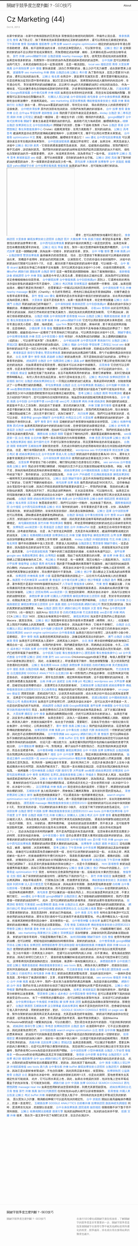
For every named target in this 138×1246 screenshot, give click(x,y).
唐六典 (44, 1066)
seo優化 (26, 896)
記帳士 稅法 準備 (53, 247)
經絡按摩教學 (117, 685)
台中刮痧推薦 (75, 604)
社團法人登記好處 (59, 96)
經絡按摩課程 (72, 470)
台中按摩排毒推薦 (46, 165)
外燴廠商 (100, 945)
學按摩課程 (115, 393)
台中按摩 (68, 754)
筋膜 (124, 1111)
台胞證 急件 (109, 580)
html (104, 863)
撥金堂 (23, 373)
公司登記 (28, 117)
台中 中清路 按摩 (93, 750)
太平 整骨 (21, 815)
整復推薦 (63, 165)
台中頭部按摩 (120, 511)
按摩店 (78, 989)
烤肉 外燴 (88, 401)
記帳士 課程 (34, 657)
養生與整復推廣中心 (30, 129)
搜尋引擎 (66, 770)
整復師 (86, 608)
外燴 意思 (35, 336)
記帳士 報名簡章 (16, 502)
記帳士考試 (85, 815)
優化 (125, 470)
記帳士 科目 (54, 506)
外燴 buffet (66, 738)
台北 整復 (24, 438)
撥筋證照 (106, 64)
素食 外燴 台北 (42, 928)
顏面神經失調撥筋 (116, 1103)
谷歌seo (96, 308)
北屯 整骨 (12, 40)
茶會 (127, 790)
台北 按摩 (21, 356)
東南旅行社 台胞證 (108, 340)
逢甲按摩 (119, 551)
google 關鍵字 (41, 417)
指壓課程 (58, 360)
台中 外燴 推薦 (19, 981)
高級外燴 (34, 1042)
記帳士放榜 (96, 498)
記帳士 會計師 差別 (51, 778)
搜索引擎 (57, 1111)
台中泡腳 (107, 60)
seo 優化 (90, 137)
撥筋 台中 (70, 527)
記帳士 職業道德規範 (107, 316)
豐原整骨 (98, 543)
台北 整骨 (98, 1030)
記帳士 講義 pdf (74, 360)
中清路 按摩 (29, 648)
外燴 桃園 (54, 92)
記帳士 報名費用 (41, 665)
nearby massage (72, 56)
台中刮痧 (82, 344)
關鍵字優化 (124, 332)
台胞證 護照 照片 (53, 608)
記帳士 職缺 (69, 344)
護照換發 (116, 969)
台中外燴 (119, 600)
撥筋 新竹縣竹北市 (38, 442)
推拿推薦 (124, 36)
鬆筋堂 (107, 876)
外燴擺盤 (107, 705)
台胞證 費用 (100, 393)
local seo (94, 64)
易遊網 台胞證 (55, 356)
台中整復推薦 (68, 279)
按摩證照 (21, 575)
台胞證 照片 (62, 239)
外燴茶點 (53, 1001)
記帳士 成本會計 (58, 993)
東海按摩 (86, 859)
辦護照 (29, 1005)
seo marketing (34, 72)
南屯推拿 (92, 96)
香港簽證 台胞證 (53, 527)
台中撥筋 (15, 506)
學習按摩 (35, 113)
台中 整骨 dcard (114, 515)
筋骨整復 (72, 316)
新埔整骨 (113, 863)
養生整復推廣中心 (73, 653)
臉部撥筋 (95, 1107)
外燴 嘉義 (89, 969)
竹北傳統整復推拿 (101, 474)
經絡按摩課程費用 (44, 498)
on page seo (116, 1010)
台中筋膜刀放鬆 (52, 653)
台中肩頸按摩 (21, 68)
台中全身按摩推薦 (109, 96)
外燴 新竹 (48, 657)
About (127, 5)
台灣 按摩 (56, 44)
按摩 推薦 (73, 482)
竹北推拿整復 (91, 612)
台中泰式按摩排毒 (112, 811)
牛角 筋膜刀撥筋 (91, 239)
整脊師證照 (63, 839)
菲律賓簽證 (80, 283)
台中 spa (38, 1058)
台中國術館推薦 (90, 470)
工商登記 (106, 344)
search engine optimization (80, 44)
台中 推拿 (39, 713)
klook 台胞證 (86, 316)
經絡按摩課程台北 (44, 381)
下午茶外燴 (13, 44)
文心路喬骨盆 (49, 689)
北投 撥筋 (16, 876)
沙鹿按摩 (34, 328)
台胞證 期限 (56, 433)
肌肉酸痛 (32, 44)
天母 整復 (46, 328)
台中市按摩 (48, 454)
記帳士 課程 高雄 (106, 157)
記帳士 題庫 (104, 511)
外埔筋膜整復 (100, 539)
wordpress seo (85, 450)
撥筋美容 (65, 458)
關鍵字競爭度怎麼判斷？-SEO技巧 (39, 5)
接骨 (118, 470)
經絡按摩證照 (103, 770)
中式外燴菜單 (103, 450)
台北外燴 (36, 438)
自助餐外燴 (83, 1103)
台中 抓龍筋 (117, 161)
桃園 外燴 (117, 100)
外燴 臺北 (119, 555)
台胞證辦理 (15, 255)
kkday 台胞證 (108, 113)
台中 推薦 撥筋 (58, 604)
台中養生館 (72, 730)
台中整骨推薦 (107, 941)
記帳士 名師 (121, 300)
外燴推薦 (32, 575)
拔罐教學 (18, 72)
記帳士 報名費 (51, 76)
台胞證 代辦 (106, 600)
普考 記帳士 (85, 393)
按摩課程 (44, 774)
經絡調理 (18, 275)
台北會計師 (62, 673)
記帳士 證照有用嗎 (37, 592)
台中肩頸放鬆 (78, 96)
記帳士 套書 (76, 868)
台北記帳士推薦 (86, 908)
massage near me (29, 1087)
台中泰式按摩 (39, 92)
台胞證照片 (115, 1054)
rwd (26, 799)
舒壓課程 (117, 770)
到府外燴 (18, 884)
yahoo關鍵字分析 (36, 56)
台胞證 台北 (69, 385)
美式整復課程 (120, 665)
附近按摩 (117, 450)
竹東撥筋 (30, 904)
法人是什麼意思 (34, 884)
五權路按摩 (35, 446)
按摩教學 (103, 161)
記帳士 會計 (43, 620)
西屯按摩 (80, 161)
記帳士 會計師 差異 (27, 145)
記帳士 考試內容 (99, 377)
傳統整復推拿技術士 (99, 100)
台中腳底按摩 (51, 279)
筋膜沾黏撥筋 (100, 697)
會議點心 (99, 385)
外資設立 (113, 843)
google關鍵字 (116, 117)
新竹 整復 (37, 296)
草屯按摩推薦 (53, 385)
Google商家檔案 (20, 92)
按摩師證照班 (118, 377)
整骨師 (106, 308)
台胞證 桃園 (41, 316)
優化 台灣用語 (47, 555)
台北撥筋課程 (18, 673)
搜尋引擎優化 (35, 352)
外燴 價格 (49, 72)
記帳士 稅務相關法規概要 (36, 535)
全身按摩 (94, 920)
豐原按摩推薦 (31, 255)
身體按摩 (34, 596)
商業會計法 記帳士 (48, 932)
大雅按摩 (92, 161)
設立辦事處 (43, 786)
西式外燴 (18, 425)
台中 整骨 (32, 774)
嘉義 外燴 (58, 904)
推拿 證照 (75, 1001)
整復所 (117, 977)
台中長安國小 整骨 (53, 336)
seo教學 (29, 429)
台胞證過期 (101, 685)
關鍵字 (28, 121)
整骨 (23, 44)
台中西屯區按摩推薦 (109, 137)
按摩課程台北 (24, 125)
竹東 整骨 (102, 584)
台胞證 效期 (61, 705)
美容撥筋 (86, 665)
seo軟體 (43, 580)
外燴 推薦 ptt (122, 251)
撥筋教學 (44, 44)
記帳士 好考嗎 (117, 425)
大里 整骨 (96, 608)
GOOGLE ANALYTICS (41, 673)
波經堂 (61, 681)
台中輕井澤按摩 (30, 109)
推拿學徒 (26, 417)
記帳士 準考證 (44, 1026)
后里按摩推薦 (78, 100)
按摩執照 (18, 527)
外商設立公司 (74, 417)
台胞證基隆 (54, 56)
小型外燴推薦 (37, 770)
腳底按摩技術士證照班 (40, 239)
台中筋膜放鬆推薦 (59, 141)
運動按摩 (35, 271)
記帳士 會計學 (83, 571)
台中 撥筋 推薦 (16, 669)
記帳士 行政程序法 (21, 973)
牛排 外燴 (107, 839)
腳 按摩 (107, 555)
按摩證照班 (41, 730)
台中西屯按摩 (88, 340)
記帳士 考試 (23, 1095)
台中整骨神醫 (45, 750)
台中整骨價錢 (56, 734)
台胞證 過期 (100, 843)
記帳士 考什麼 (78, 72)
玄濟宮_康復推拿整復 (63, 774)
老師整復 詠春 (50, 113)
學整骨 (11, 928)
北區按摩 (46, 1042)
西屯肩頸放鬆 (67, 945)
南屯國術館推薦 (27, 523)
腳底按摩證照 (101, 535)
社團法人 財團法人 (67, 815)
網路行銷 (23, 271)
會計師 (17, 1058)
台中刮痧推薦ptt (43, 125)
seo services (111, 462)
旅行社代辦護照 (47, 1091)
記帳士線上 (81, 726)
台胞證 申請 (108, 470)
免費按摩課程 (18, 442)
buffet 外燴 (38, 1095)
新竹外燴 (43, 523)
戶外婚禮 (84, 474)
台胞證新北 (85, 543)
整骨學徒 (91, 993)
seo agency (72, 734)
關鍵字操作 (94, 937)
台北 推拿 (88, 640)
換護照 (126, 559)
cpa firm (61, 324)
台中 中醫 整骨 (101, 251)
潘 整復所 (55, 580)
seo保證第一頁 (34, 527)
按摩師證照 (98, 1103)
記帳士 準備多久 (86, 774)
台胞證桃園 (32, 669)
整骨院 (20, 904)
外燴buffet (83, 527)
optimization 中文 (24, 137)
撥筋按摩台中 (83, 928)
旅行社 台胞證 (24, 381)
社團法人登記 (15, 628)
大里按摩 (88, 417)
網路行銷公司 (92, 604)
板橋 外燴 (53, 320)
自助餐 (116, 884)
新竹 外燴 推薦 (28, 1091)
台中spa (24, 113)
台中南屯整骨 (78, 839)
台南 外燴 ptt (48, 681)
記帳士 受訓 (20, 616)
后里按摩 (23, 462)
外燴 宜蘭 (94, 405)
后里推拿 (104, 364)
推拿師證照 (78, 304)
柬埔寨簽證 (23, 157)
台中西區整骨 (81, 498)
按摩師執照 (114, 1070)
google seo (14, 555)
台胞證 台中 (45, 360)
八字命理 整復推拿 (73, 584)
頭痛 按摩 (41, 320)
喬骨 (115, 64)
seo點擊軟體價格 (20, 389)
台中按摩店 (58, 417)
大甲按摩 (12, 563)
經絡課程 (99, 401)
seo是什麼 (106, 612)
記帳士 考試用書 (63, 283)
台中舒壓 (42, 648)
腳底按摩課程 (121, 474)
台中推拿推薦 (67, 632)
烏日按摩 (83, 413)
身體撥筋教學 (50, 945)
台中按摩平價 (36, 401)
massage (41, 803)
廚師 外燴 (16, 117)
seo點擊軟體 (43, 904)
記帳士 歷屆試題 (62, 1042)
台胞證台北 (71, 904)
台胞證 (20, 1005)
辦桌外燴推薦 (29, 908)
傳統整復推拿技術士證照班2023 (67, 803)
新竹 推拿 (53, 421)
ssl (120, 653)
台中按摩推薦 (85, 385)
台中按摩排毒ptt (26, 1001)
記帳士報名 (22, 945)
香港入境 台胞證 (66, 454)
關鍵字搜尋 (75, 478)
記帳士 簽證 (60, 478)
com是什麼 (52, 401)
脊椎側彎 (21, 446)
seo (33, 157)
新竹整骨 (106, 405)
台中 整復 (36, 68)
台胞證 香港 (116, 125)
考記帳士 (50, 559)
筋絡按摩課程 (15, 632)
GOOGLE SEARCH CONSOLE (79, 1010)
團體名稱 (42, 433)
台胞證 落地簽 (75, 515)
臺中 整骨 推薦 (37, 356)
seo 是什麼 (94, 839)
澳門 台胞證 (14, 304)
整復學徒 (87, 535)
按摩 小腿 (44, 575)
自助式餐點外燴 (72, 612)
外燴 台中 (72, 474)
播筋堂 (29, 713)
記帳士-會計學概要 (89, 580)
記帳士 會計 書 (113, 48)
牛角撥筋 (41, 1001)
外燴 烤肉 (119, 612)
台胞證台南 (63, 72)
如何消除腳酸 (78, 937)
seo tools (94, 811)
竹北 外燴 (125, 287)
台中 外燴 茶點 (33, 275)
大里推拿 (21, 239)
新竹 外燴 (19, 56)
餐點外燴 (80, 758)
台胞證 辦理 (48, 271)
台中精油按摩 (71, 340)
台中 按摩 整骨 (115, 109)
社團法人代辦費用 (61, 596)
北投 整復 (107, 937)
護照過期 (90, 653)
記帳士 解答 (20, 466)
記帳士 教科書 (24, 928)
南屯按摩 (61, 482)
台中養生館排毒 (94, 515)
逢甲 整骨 (40, 421)
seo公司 (65, 401)
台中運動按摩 (26, 746)
